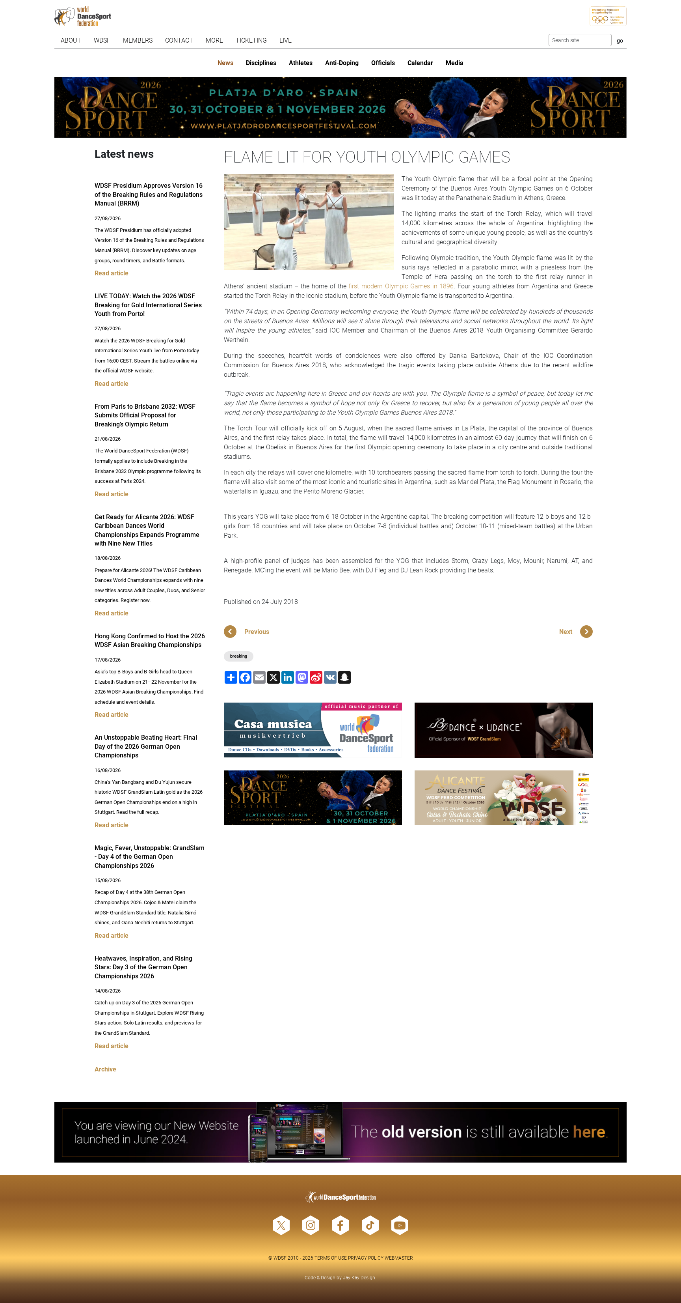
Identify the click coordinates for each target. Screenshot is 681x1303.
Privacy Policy (365, 1257)
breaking (238, 656)
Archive (105, 1069)
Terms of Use (330, 1257)
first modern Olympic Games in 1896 (401, 286)
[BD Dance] (504, 730)
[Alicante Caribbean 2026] (504, 797)
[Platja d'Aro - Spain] (340, 107)
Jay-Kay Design (359, 1277)
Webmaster (399, 1257)
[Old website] (340, 1132)
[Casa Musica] (313, 730)
